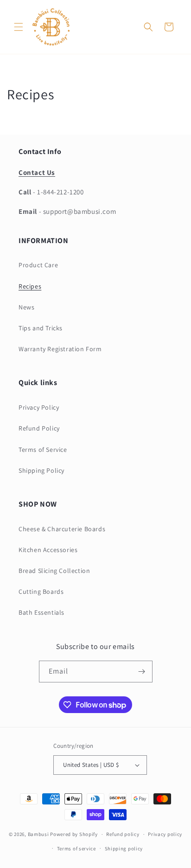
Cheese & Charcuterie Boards (62, 529)
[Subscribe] (142, 671)
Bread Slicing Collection (54, 570)
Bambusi (38, 834)
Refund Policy (39, 428)
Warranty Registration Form (60, 349)
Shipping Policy (41, 470)
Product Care (38, 265)
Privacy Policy (39, 407)
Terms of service (76, 848)
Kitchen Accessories (48, 550)
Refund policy (122, 834)
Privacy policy (165, 834)
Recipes (30, 286)
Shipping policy (124, 848)
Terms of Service (43, 449)
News (26, 307)
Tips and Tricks (41, 328)
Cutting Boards (41, 591)
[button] (18, 27)
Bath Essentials (41, 612)
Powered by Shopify (74, 834)
